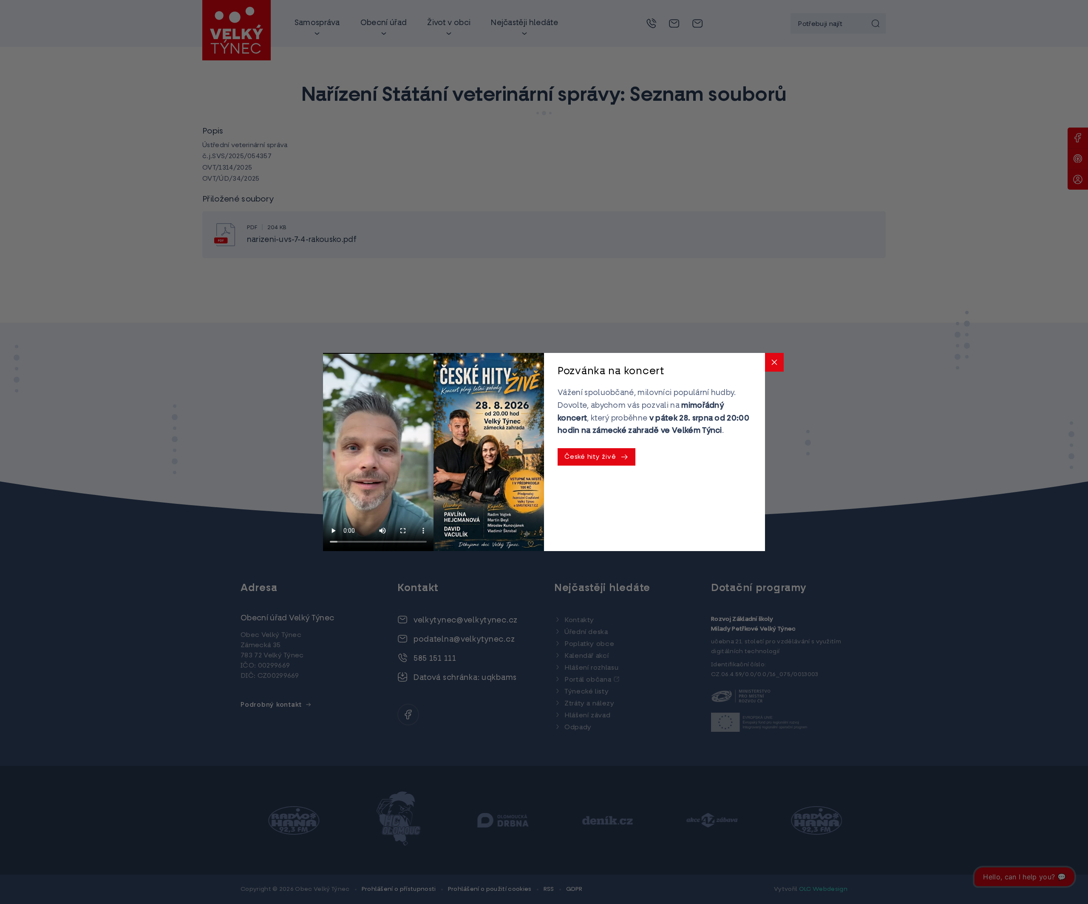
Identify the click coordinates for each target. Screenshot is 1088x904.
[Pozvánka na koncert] (489, 452)
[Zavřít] (774, 362)
